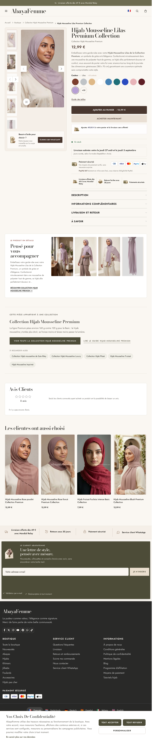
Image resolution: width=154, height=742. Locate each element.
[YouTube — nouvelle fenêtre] (17, 630)
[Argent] (83, 82)
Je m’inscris (139, 571)
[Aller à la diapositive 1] (36, 104)
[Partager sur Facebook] (4, 630)
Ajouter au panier (109, 109)
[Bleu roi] (125, 82)
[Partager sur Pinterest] (22, 630)
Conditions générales (114, 649)
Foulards (7, 673)
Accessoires (8, 677)
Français (35, 710)
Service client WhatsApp (65, 668)
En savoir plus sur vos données (20, 736)
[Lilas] (75, 90)
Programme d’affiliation (115, 668)
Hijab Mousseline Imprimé (22, 364)
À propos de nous (112, 644)
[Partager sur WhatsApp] (27, 630)
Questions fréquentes (63, 644)
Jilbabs (6, 668)
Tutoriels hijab (110, 677)
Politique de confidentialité (117, 654)
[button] (23, 69)
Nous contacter (60, 663)
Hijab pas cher (10, 682)
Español (87, 710)
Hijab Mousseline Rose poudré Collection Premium (19, 501)
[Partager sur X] (8, 630)
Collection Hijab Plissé (95, 356)
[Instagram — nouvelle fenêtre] (13, 630)
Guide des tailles (78, 99)
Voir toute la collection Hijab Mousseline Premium (45, 341)
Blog (105, 663)
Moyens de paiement (113, 673)
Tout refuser (134, 722)
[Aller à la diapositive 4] (45, 104)
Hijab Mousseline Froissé (120, 356)
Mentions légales (111, 658)
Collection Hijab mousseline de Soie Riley (29, 356)
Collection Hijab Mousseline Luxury (66, 356)
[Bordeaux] (141, 82)
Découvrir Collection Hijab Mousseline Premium (24, 289)
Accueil (8, 22)
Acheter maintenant (109, 118)
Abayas (6, 654)
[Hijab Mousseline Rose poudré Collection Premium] (22, 465)
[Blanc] (100, 82)
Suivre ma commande (64, 658)
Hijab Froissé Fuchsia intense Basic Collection (93, 501)
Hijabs (6, 658)
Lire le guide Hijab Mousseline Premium (107, 341)
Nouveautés (8, 649)
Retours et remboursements (66, 654)
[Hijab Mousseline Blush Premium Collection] (130, 465)
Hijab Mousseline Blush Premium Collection (129, 501)
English (117, 710)
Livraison (57, 649)
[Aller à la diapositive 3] (42, 104)
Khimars (6, 663)
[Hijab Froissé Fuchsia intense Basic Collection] (94, 465)
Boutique (17, 22)
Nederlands (53, 710)
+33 (83, 90)
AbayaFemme (28, 11)
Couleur (84, 75)
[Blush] (133, 82)
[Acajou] (75, 82)
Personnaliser (122, 730)
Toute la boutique (11, 644)
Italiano (102, 710)
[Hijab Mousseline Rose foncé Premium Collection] (58, 465)
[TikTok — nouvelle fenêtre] (32, 630)
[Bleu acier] (108, 82)
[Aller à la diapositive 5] (48, 104)
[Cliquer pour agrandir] (26, 102)
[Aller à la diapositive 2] (39, 104)
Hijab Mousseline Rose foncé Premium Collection (54, 501)
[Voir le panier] (145, 11)
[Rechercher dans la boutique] (137, 11)
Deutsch (71, 710)
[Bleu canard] (117, 82)
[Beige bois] (92, 82)
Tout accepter (110, 722)
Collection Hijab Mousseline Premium (39, 22)
